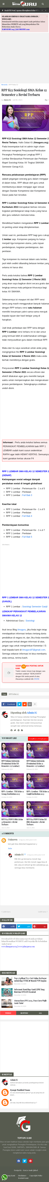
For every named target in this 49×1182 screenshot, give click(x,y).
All (40, 1013)
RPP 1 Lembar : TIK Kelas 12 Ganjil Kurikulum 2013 (38, 792)
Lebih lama (42, 912)
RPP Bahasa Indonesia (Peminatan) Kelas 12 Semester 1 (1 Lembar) (36, 763)
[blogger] (22, 730)
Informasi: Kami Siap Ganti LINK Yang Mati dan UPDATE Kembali (29, 990)
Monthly (24, 1013)
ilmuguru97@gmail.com (33, 650)
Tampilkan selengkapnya (38, 739)
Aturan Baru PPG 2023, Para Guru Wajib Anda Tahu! (30, 1002)
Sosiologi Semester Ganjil (34, 606)
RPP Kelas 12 (13, 85)
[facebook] (11, 730)
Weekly (8, 1013)
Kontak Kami (23, 1178)
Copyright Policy (35, 1175)
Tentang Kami (9, 1175)
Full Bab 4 (27, 516)
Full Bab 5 (27, 537)
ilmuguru (22, 629)
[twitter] (15, 730)
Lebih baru (6, 912)
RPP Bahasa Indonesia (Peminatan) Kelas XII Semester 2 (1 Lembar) (10, 763)
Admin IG (32, 712)
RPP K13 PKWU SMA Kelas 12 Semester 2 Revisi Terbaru (12, 822)
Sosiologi (30, 620)
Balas (10, 848)
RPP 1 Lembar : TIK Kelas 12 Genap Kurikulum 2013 (12, 792)
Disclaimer (22, 1175)
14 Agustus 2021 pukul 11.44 (36, 855)
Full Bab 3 (27, 495)
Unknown (12, 839)
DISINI (36, 679)
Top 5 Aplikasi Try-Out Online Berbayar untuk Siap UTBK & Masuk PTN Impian (30, 979)
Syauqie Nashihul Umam (20, 1090)
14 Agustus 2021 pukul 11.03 (27, 840)
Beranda (4, 85)
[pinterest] (18, 730)
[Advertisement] (24, 56)
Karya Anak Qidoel (30, 1170)
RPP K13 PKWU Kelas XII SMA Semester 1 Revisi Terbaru (37, 822)
